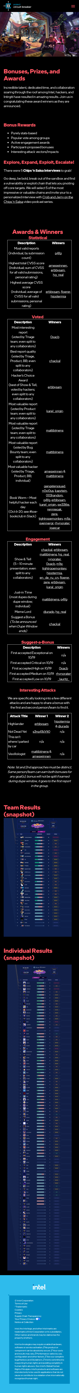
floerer (65, 292)
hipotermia (58, 296)
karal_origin (54, 587)
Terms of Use (21, 1303)
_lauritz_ (63, 679)
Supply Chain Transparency (28, 1316)
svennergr (46, 523)
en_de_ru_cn (49, 577)
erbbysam (58, 270)
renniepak (54, 509)
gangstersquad (54, 486)
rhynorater (62, 523)
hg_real (58, 275)
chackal (54, 361)
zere (54, 514)
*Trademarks (21, 1306)
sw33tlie (63, 504)
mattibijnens (54, 430)
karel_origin (54, 411)
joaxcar (55, 528)
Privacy (18, 1312)
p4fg (58, 253)
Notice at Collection (24, 1322)
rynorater (54, 559)
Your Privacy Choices (25, 1319)
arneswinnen (58, 265)
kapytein (61, 491)
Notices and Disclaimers (30, 1359)
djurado (48, 612)
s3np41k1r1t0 (41, 731)
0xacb (54, 337)
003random (54, 495)
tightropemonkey (51, 518)
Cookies (19, 1309)
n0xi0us (48, 491)
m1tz (67, 518)
